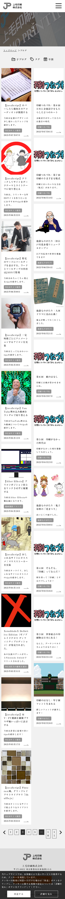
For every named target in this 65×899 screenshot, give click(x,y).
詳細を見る (46, 894)
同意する (19, 894)
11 (54, 834)
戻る (4, 833)
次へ (59, 833)
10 (48, 834)
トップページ (10, 50)
